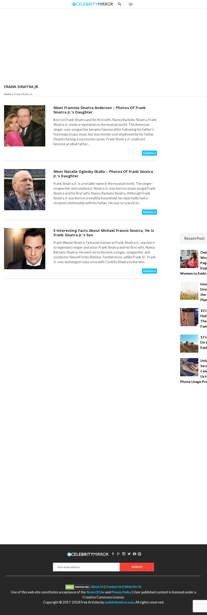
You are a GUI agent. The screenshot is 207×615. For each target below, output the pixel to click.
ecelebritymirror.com (119, 602)
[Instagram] (123, 554)
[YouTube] (134, 554)
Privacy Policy (121, 592)
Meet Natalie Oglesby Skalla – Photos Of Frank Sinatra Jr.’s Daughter (103, 173)
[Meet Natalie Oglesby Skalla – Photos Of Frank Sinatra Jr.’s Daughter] (24, 189)
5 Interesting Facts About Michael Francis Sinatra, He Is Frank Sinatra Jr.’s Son (103, 232)
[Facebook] (113, 554)
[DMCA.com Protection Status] (77, 587)
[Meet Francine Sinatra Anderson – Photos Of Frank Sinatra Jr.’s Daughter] (24, 125)
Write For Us (133, 587)
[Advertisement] (113, 46)
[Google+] (118, 554)
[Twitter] (129, 554)
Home (7, 94)
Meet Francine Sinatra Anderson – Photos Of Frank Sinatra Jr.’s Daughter (99, 110)
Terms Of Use (95, 592)
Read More (149, 153)
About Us (97, 587)
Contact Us (114, 587)
